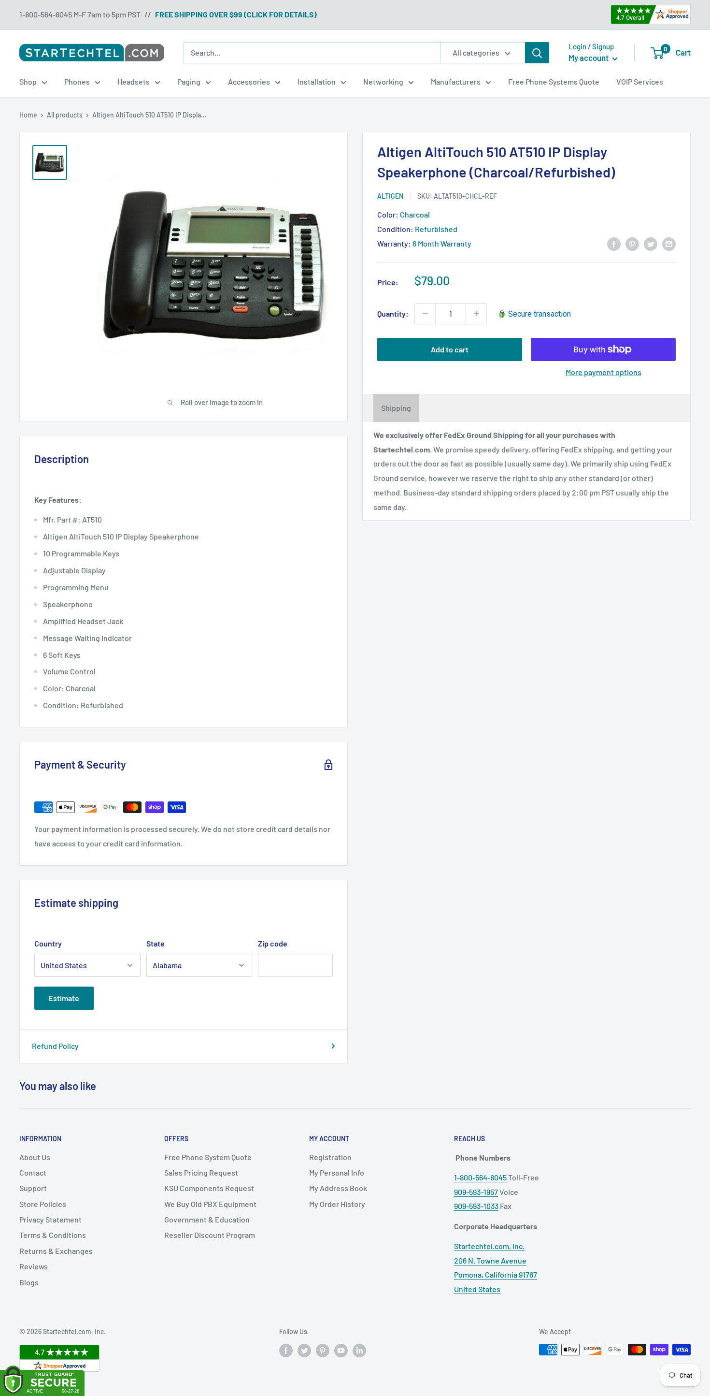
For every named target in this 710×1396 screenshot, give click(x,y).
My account (589, 57)
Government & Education (207, 1219)
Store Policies (42, 1203)
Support (33, 1187)
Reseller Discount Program (209, 1234)
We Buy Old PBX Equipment (210, 1203)
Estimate (64, 998)
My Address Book (338, 1187)
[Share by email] (669, 243)
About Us (34, 1157)
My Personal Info (336, 1172)
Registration (330, 1157)
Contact (32, 1172)
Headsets (133, 81)
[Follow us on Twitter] (304, 1350)
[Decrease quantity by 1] (425, 314)
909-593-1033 (476, 1205)
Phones (77, 81)
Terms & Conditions (52, 1234)
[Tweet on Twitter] (650, 243)
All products (65, 115)
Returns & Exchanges (56, 1250)
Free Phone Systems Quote (553, 81)
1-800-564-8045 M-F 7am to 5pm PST (80, 14)
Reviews (33, 1266)
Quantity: (393, 313)
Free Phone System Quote (208, 1157)
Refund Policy (55, 1045)
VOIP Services (639, 81)
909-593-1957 (476, 1191)
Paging (188, 81)
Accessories (249, 81)
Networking (383, 81)
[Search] (537, 52)
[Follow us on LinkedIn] (359, 1350)
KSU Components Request (209, 1187)
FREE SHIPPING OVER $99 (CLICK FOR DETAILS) (236, 14)
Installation (317, 81)
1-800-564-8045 (480, 1177)
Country (48, 943)
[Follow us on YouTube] (341, 1350)
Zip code (272, 943)
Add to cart (450, 349)
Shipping (396, 407)
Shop (28, 81)
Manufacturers (456, 81)
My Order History (337, 1203)
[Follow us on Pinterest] (322, 1350)
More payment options (603, 372)
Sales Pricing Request (201, 1172)
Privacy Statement (50, 1219)
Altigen (390, 196)
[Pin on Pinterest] (632, 243)
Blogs (29, 1282)
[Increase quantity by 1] (476, 314)
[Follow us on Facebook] (286, 1350)
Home (28, 115)
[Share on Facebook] (614, 243)
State (155, 943)
